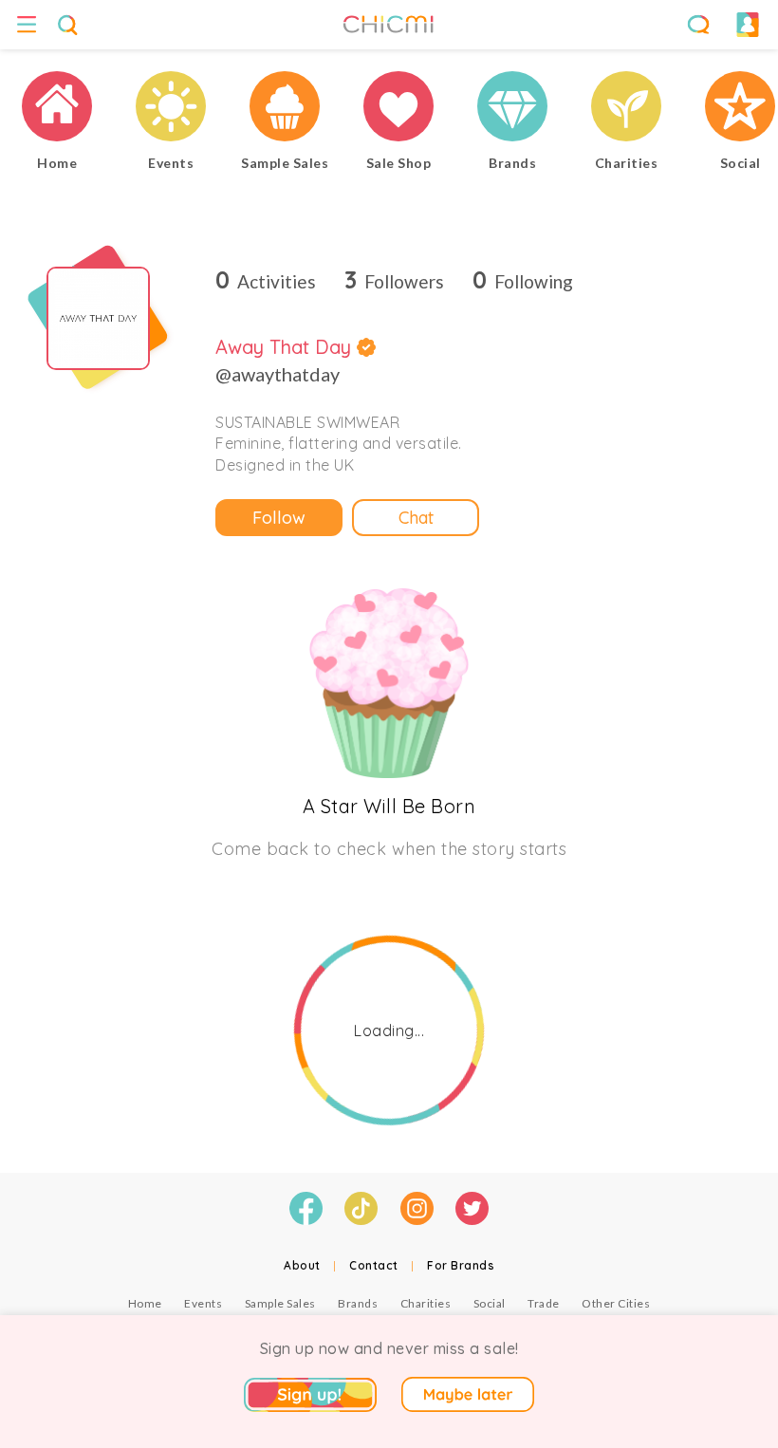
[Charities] (626, 109)
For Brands (460, 1265)
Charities (426, 1303)
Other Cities (616, 1303)
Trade (544, 1303)
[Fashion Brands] (512, 109)
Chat (416, 518)
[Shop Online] (398, 109)
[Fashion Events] (170, 109)
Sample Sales (280, 1303)
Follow (279, 518)
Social (489, 1303)
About (302, 1265)
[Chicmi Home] (56, 109)
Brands (358, 1303)
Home (145, 1303)
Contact (373, 1265)
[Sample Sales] (284, 109)
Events (203, 1303)
